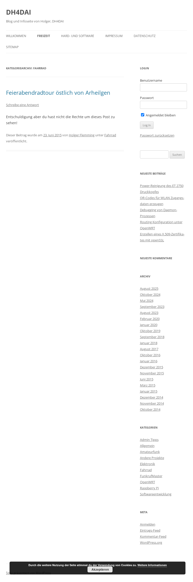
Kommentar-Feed (153, 536)
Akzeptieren (100, 569)
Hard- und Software (77, 36)
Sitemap (12, 47)
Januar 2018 (148, 343)
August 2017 (149, 349)
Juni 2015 (146, 379)
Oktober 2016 (150, 355)
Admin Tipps (149, 439)
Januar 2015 (148, 391)
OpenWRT (147, 482)
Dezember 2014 (151, 397)
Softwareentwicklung (155, 494)
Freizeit (43, 36)
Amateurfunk (150, 451)
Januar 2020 (148, 324)
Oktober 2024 (150, 294)
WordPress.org (151, 542)
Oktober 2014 (150, 409)
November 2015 (152, 373)
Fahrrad (110, 135)
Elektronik (147, 464)
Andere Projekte (152, 458)
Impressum (114, 36)
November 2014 (152, 403)
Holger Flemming (81, 135)
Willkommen (16, 36)
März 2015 (147, 385)
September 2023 (152, 306)
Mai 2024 (146, 300)
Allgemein (147, 445)
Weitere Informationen (152, 565)
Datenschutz (145, 36)
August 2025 (149, 288)
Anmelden (147, 524)
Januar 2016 (148, 361)
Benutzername (151, 80)
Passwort (147, 97)
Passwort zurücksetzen (157, 135)
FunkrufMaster (151, 476)
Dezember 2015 (151, 367)
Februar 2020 (150, 318)
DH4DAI (18, 12)
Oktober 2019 (150, 331)
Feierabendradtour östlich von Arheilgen (58, 92)
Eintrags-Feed (150, 530)
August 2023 (149, 312)
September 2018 (152, 337)
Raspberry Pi (149, 488)
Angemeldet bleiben (160, 115)
